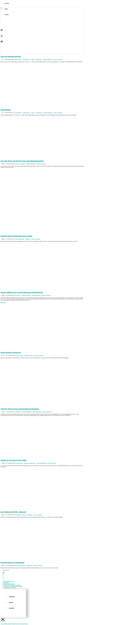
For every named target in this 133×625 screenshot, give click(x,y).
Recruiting (22, 163)
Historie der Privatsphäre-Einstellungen (13, 586)
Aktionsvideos (17, 59)
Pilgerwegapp (6, 110)
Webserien (29, 514)
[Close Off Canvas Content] (3, 620)
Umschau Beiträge (47, 59)
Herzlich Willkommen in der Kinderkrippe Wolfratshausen (22, 292)
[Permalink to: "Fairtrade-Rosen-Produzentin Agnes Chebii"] (33, 233)
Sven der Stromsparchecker (11, 56)
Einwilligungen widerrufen (9, 587)
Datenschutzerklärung (8, 583)
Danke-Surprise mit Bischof (11, 352)
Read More (3, 302)
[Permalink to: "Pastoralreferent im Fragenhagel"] (42, 559)
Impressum (6, 582)
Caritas (32, 59)
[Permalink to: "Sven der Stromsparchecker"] (42, 53)
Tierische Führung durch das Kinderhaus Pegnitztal (20, 409)
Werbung (27, 239)
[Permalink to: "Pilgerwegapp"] (42, 106)
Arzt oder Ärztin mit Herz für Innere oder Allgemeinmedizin (22, 161)
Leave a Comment (57, 59)
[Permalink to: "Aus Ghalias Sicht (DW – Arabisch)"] (42, 509)
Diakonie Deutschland (29, 463)
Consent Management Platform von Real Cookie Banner (14, 623)
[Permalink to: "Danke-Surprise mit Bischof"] (42, 349)
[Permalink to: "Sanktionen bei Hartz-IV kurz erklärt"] (42, 457)
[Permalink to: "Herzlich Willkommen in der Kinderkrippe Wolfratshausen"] (42, 289)
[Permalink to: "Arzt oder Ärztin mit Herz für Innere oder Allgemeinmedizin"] (42, 158)
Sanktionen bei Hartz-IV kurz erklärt (13, 460)
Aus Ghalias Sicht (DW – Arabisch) (13, 512)
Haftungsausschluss (8, 581)
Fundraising (39, 59)
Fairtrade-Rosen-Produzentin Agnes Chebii (16, 236)
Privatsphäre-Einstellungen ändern (11, 585)
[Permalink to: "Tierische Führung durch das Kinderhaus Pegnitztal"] (42, 405)
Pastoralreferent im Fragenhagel (12, 562)
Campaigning (26, 59)
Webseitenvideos (36, 295)
